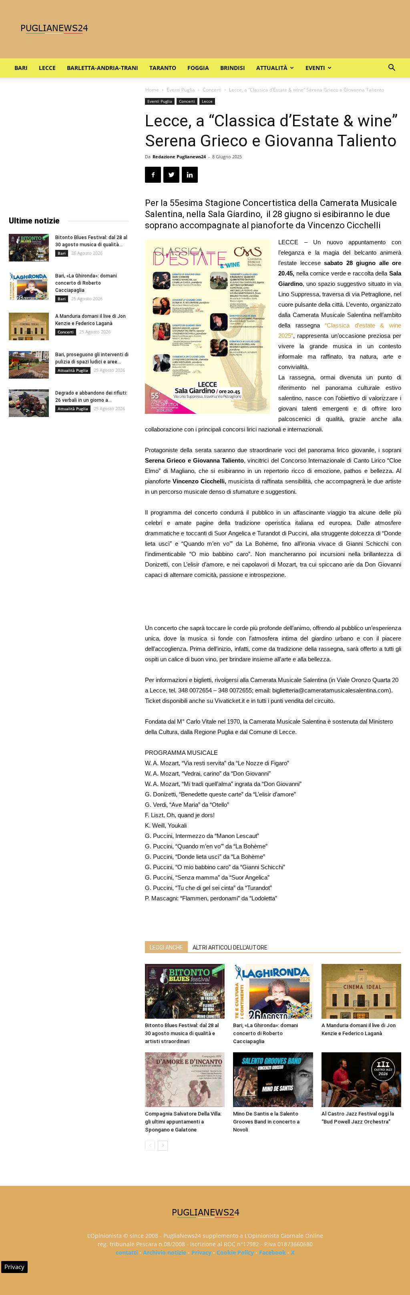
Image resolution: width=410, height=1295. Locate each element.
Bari (21, 68)
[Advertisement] (273, 603)
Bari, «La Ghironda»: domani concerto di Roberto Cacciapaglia (265, 1033)
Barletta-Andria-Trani (102, 68)
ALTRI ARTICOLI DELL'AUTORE (230, 947)
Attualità (271, 68)
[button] (391, 68)
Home (152, 89)
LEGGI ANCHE (166, 947)
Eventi (315, 68)
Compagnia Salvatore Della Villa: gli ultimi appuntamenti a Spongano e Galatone (183, 1122)
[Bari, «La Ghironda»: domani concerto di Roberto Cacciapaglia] (273, 991)
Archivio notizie (164, 1252)
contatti (127, 1252)
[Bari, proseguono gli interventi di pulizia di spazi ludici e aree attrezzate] (29, 365)
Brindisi (232, 68)
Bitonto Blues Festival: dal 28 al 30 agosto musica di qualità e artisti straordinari (182, 1033)
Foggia (198, 68)
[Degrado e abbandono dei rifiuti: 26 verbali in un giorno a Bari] (29, 403)
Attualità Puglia (73, 370)
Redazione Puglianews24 (179, 157)
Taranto (162, 68)
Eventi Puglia (181, 89)
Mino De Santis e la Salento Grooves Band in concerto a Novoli (266, 1122)
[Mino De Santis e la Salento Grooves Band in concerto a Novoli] (273, 1079)
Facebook (272, 1252)
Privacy (201, 1252)
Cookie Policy (235, 1252)
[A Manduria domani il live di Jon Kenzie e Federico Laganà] (361, 991)
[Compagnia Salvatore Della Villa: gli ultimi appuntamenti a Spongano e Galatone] (185, 1079)
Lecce (47, 68)
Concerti (212, 89)
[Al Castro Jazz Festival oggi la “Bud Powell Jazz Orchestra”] (361, 1079)
